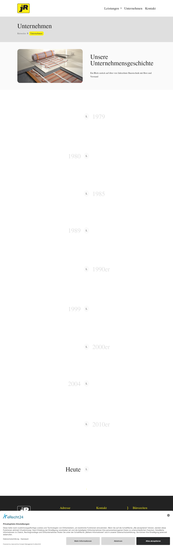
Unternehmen (133, 8)
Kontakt (150, 8)
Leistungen (111, 8)
